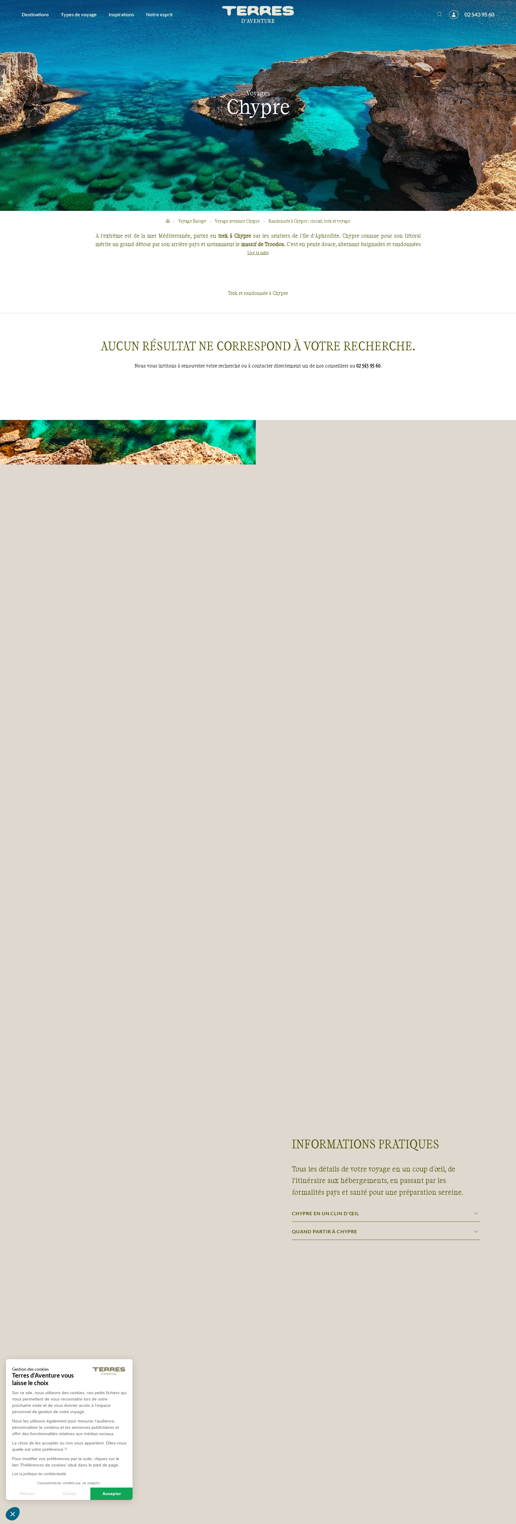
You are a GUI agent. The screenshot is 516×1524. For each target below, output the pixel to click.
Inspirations (121, 14)
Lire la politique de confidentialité (39, 1474)
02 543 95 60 (479, 14)
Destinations (35, 14)
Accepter (111, 1493)
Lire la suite (258, 252)
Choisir (69, 1493)
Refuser (27, 1493)
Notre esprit (159, 14)
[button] (12, 1514)
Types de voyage (79, 14)
